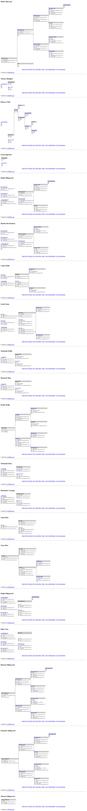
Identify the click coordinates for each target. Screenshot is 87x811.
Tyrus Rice (2, 314)
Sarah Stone (17, 281)
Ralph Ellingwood (52, 8)
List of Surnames (60, 69)
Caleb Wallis (21, 319)
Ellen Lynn (51, 22)
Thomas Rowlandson (52, 36)
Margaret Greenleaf (21, 117)
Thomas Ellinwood (20, 29)
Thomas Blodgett (11, 139)
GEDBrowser (10, 72)
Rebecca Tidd (10, 87)
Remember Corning (39, 334)
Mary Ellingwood (4, 605)
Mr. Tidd (19, 105)
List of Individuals (50, 69)
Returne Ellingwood (4, 186)
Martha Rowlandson (21, 198)
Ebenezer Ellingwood (4, 193)
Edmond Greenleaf (28, 113)
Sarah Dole (27, 126)
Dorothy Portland (52, 51)
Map (43, 69)
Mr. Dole (33, 121)
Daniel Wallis (3, 274)
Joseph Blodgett (4, 162)
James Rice (21, 548)
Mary (18, 63)
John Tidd (16, 109)
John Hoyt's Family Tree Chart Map (31, 69)
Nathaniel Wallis (18, 388)
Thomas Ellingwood (66, 4)
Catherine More (34, 130)
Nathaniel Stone (38, 307)
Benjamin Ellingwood (4, 612)
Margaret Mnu (17, 361)
